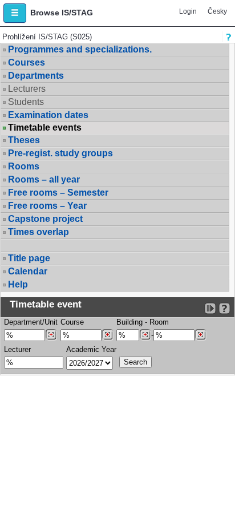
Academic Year (91, 349)
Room (159, 322)
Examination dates (48, 115)
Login (188, 11)
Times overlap (38, 232)
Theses (24, 140)
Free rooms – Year (47, 206)
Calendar (27, 271)
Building (129, 322)
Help (18, 284)
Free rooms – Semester (58, 192)
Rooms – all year (44, 179)
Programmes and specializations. (80, 49)
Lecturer (17, 349)
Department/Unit (31, 322)
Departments (36, 75)
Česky (217, 11)
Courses (26, 62)
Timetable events (45, 128)
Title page (29, 258)
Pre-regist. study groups (60, 153)
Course (72, 322)
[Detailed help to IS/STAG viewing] (224, 308)
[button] (14, 13)
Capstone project (45, 219)
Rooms (23, 166)
